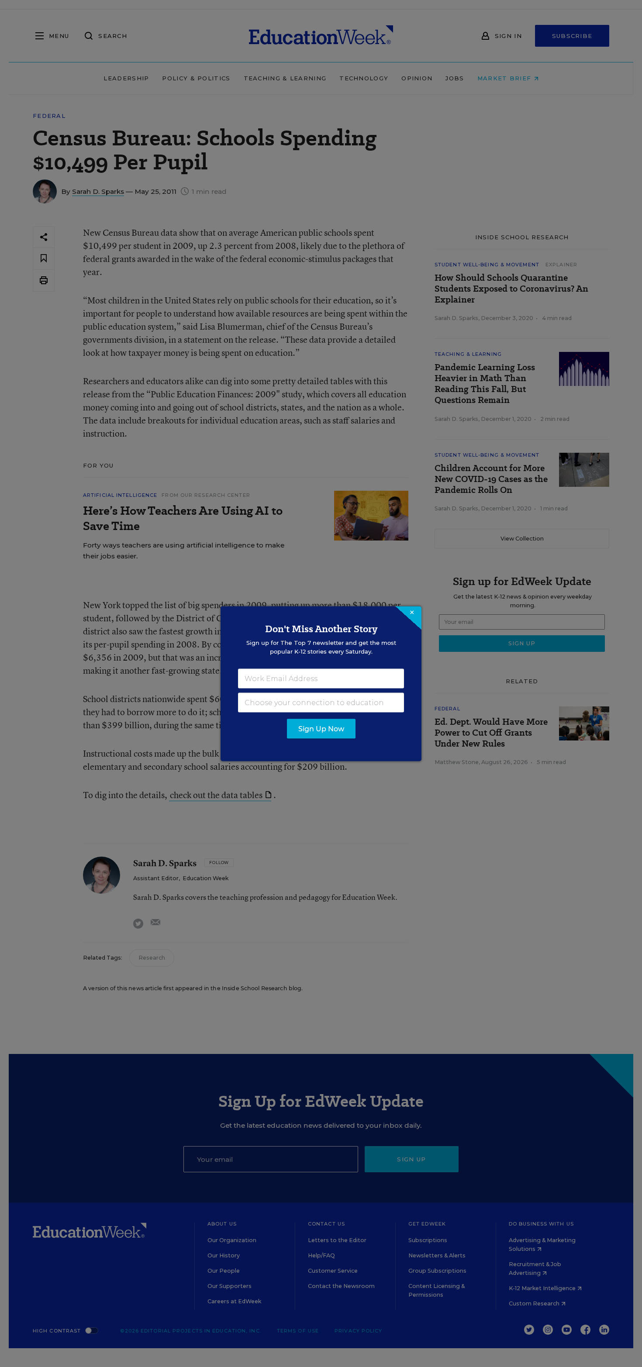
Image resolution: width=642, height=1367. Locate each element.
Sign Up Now (321, 728)
